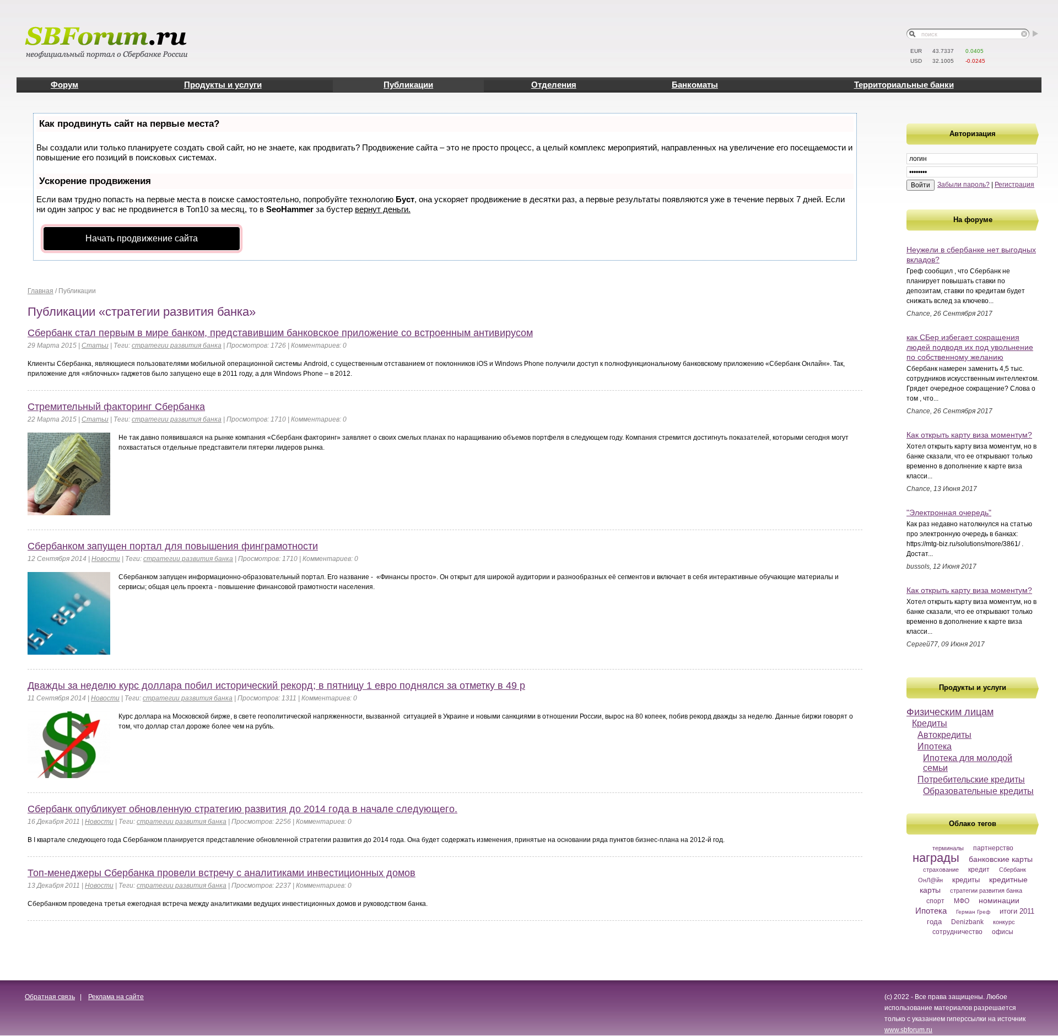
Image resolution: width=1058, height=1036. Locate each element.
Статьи (95, 345)
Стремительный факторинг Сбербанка (116, 406)
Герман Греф (973, 912)
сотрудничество (957, 932)
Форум (64, 84)
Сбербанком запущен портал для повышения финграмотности (173, 546)
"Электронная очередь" (948, 512)
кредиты (966, 880)
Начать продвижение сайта (141, 238)
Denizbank (967, 922)
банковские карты (1001, 859)
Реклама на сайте (116, 997)
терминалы (948, 848)
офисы (1002, 932)
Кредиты (929, 723)
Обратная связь (50, 997)
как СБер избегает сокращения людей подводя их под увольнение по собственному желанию (969, 347)
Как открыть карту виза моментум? (969, 434)
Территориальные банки (904, 84)
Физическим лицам (950, 711)
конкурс (1004, 922)
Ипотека (934, 746)
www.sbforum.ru (908, 1030)
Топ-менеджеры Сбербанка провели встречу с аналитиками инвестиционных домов (221, 872)
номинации (999, 900)
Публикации (408, 84)
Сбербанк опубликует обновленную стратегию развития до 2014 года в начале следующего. (242, 808)
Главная (40, 291)
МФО (961, 901)
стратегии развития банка (986, 890)
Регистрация (1014, 184)
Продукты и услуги (223, 84)
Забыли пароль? (963, 184)
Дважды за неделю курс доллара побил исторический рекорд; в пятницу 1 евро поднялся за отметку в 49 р (276, 685)
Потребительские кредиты (971, 779)
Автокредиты (944, 735)
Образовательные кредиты (978, 791)
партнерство (993, 848)
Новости (105, 559)
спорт (935, 901)
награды (936, 858)
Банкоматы (695, 84)
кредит (979, 869)
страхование (941, 869)
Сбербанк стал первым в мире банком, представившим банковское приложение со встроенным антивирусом (280, 332)
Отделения (553, 84)
